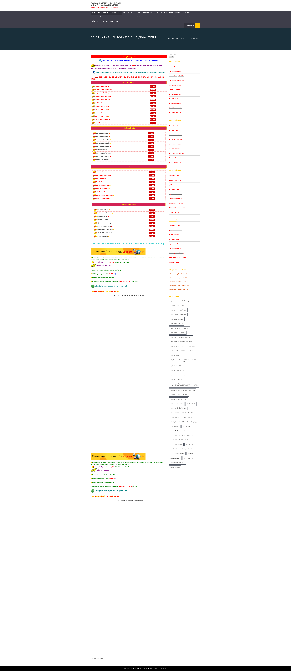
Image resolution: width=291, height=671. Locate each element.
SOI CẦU (164, 17)
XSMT (128, 17)
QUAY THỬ (187, 17)
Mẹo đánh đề (188, 417)
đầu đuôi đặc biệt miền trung (106, 233)
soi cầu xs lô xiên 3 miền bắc (177, 281)
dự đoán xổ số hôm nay (178, 375)
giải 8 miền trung (102, 216)
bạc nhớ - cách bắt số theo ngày (180, 301)
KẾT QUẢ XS (109, 17)
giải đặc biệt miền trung (104, 213)
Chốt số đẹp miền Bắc (177, 319)
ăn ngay (151, 233)
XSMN (122, 17)
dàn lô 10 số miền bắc (102, 156)
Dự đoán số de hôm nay (178, 366)
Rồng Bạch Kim (175, 426)
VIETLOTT (147, 17)
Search (171, 56)
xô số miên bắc (188, 458)
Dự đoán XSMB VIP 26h (177, 370)
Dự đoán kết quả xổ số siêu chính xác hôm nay (184, 360)
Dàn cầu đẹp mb (127, 12)
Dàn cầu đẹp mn (174, 12)
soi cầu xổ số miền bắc (177, 453)
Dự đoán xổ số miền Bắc (178, 379)
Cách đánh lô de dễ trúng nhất (180, 328)
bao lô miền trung (102, 219)
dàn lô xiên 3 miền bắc (103, 143)
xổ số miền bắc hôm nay (178, 462)
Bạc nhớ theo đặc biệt (177, 305)
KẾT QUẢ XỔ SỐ (137, 17)
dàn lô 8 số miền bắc (102, 136)
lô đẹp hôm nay (175, 417)
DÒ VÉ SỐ (172, 17)
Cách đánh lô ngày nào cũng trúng (181, 337)
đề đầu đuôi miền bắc (102, 159)
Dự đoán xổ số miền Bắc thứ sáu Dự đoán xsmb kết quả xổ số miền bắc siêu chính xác (184, 384)
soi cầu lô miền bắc (176, 444)
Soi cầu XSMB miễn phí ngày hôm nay (182, 449)
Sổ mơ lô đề (186, 12)
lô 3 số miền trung (102, 236)
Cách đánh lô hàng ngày (178, 332)
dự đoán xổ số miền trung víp (179, 394)
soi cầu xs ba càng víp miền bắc (178, 278)
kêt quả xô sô (191, 404)
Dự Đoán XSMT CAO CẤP (178, 351)
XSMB (116, 17)
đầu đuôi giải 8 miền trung (105, 229)
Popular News (190, 25)
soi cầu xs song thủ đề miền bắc (178, 274)
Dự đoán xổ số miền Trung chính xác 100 (183, 390)
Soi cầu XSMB (190, 444)
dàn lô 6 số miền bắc (102, 133)
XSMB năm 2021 (175, 458)
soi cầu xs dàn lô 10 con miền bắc (179, 285)
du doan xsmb (191, 346)
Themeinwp (163, 668)
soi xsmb (190, 453)
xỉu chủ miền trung (102, 209)
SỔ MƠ (179, 17)
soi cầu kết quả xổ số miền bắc (180, 440)
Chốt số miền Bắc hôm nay (178, 314)
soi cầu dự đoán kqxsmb (178, 431)
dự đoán (191, 351)
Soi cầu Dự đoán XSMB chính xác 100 (182, 435)
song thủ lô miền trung (104, 226)
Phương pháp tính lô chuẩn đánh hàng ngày (184, 422)
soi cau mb (186, 426)
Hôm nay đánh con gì (177, 404)
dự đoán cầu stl (175, 355)
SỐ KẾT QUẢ (95, 21)
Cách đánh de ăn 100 (177, 323)
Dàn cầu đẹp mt (160, 12)
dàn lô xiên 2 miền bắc (103, 140)
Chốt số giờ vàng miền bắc (178, 310)
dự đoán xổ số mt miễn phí (178, 399)
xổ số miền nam (175, 467)
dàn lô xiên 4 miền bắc (103, 146)
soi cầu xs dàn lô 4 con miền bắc (178, 289)
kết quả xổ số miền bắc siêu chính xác (182, 413)
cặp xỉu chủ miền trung (104, 223)
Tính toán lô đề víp (97, 17)
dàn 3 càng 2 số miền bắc (103, 153)
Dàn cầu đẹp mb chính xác (144, 12)
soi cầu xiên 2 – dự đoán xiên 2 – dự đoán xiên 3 (106, 4)
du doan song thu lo (177, 346)
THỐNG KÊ (157, 17)
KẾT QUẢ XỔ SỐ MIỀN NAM (178, 408)
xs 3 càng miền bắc (102, 149)
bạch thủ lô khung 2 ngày (110, 21)
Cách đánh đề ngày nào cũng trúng (181, 341)
